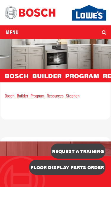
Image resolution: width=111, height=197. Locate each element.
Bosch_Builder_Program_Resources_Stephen (42, 95)
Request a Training (78, 151)
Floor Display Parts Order (67, 167)
